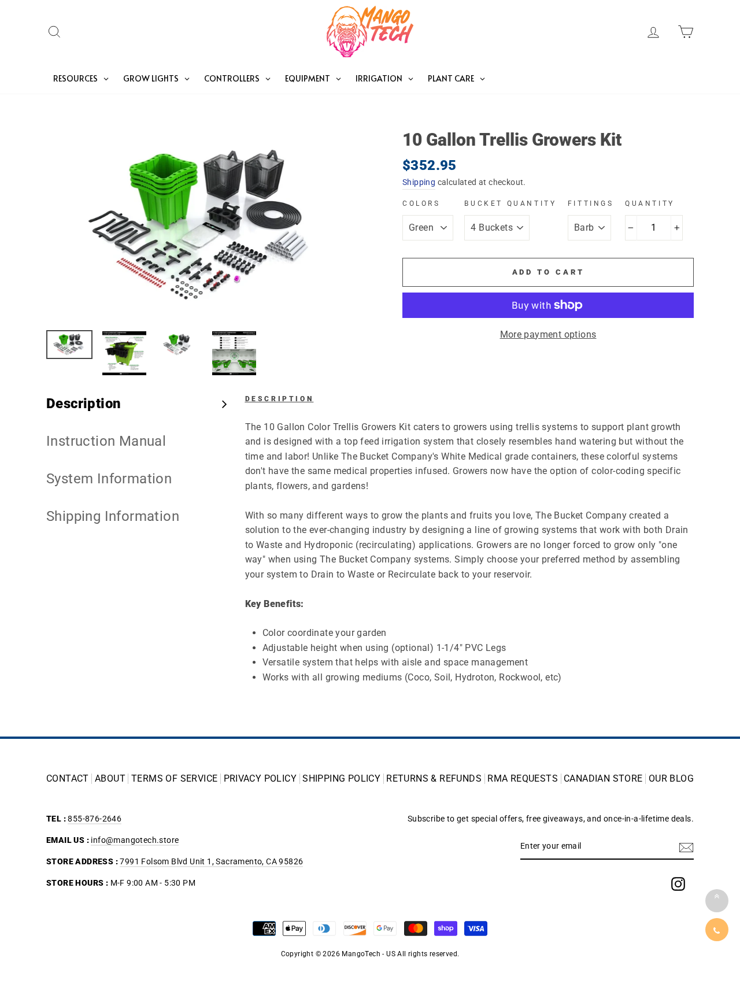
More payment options (548, 334)
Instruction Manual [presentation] (106, 441)
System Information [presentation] (109, 479)
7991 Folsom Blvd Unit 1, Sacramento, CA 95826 (211, 861)
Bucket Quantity (510, 203)
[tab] (137, 404)
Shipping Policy (341, 779)
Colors (421, 203)
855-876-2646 (94, 818)
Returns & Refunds (434, 779)
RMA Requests (522, 779)
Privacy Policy (260, 779)
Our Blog (671, 779)
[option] (205, 226)
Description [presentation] (83, 403)
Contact (67, 779)
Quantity (650, 203)
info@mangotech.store (135, 840)
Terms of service (174, 779)
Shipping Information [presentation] (112, 516)
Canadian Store (603, 779)
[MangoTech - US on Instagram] (678, 884)
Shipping (418, 182)
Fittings (591, 203)
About (110, 779)
